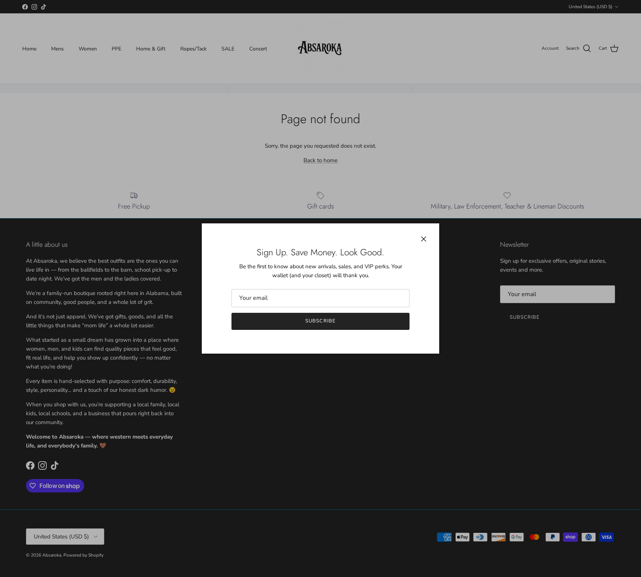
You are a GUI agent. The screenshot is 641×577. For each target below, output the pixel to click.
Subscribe (320, 321)
